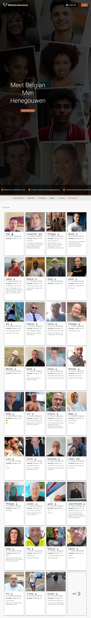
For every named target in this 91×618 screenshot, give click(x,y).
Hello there (30, 241)
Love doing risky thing (12, 333)
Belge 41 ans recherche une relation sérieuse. (76, 286)
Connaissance (10, 600)
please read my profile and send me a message (34, 423)
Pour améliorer (72, 420)
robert (71, 459)
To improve (71, 423)
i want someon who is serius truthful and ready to (35, 286)
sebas (9, 279)
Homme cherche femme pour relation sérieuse (35, 420)
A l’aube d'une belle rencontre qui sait (55, 420)
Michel (9, 369)
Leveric (30, 503)
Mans (7, 555)
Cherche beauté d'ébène (34, 331)
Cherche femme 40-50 (75, 375)
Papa (28, 375)
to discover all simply (33, 558)
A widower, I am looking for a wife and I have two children (55, 603)
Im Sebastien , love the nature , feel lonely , (14, 286)
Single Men (31, 198)
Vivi (29, 414)
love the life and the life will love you (55, 331)
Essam (50, 593)
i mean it (50, 513)
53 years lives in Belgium (75, 378)
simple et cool (31, 555)
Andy (50, 279)
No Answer (71, 288)
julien (71, 279)
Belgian (52, 198)
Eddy (8, 414)
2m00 (7, 468)
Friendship (42, 198)
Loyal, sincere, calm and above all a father (34, 378)
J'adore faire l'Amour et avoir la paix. (55, 465)
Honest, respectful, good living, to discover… (34, 513)
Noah (29, 369)
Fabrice (30, 324)
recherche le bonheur (33, 465)
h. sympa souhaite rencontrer (55, 555)
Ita (6, 465)
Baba (70, 414)
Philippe (51, 234)
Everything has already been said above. (55, 468)
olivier (30, 459)
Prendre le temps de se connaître (76, 510)
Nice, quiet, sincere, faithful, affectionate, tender (14, 603)
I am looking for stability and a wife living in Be (55, 600)
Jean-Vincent (75, 503)
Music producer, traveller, (13, 331)
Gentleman (9, 510)
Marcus (51, 548)
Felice (50, 324)
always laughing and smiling (55, 378)
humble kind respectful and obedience (35, 288)
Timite (30, 593)
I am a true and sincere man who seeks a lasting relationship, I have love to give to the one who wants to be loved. (55, 425)
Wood (71, 234)
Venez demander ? (52, 558)
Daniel (71, 548)
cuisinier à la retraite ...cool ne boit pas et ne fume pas (55, 333)
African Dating (18, 198)
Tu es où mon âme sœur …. (34, 510)
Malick (30, 279)
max (8, 234)
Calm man (71, 558)
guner (50, 503)
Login (84, 5)
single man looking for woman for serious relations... (76, 465)
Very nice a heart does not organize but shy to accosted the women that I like (14, 559)
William (72, 369)
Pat (28, 548)
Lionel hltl (32, 234)
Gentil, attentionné (52, 241)
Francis (51, 414)
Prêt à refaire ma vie (74, 331)
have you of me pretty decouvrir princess (33, 468)
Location (62, 198)
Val (7, 324)
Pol (7, 593)
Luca (8, 459)
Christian (52, 459)
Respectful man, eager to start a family (34, 333)
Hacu (49, 510)
